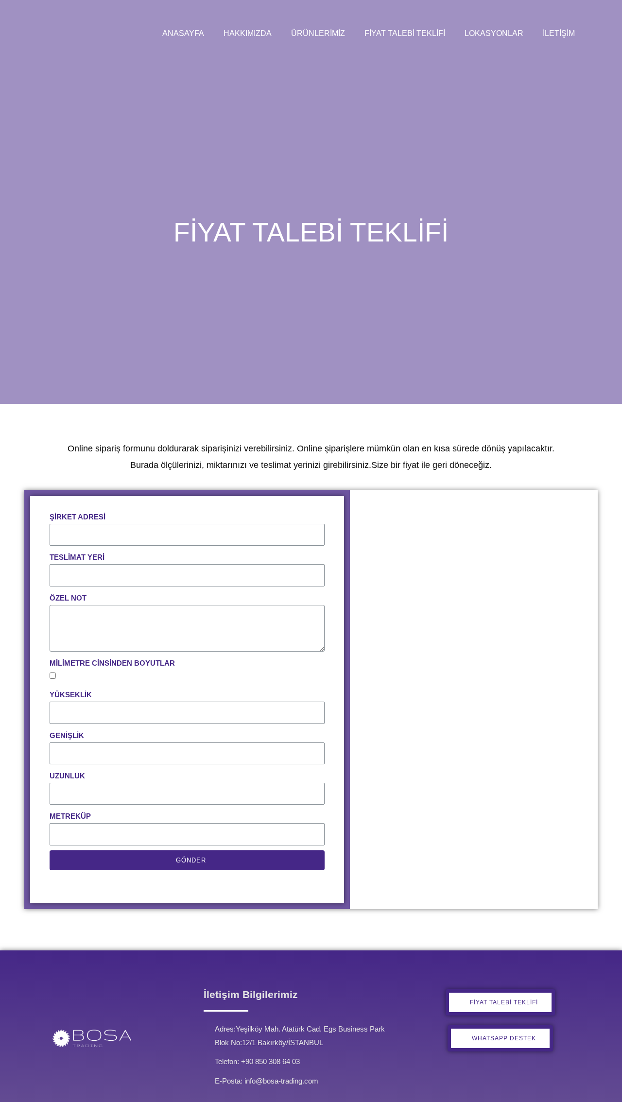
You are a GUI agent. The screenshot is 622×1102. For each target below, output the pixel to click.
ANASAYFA (183, 33)
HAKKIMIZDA (248, 33)
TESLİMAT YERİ (77, 557)
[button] (500, 1002)
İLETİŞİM (559, 33)
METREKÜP (70, 816)
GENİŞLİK (67, 735)
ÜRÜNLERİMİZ (318, 33)
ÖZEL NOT (68, 598)
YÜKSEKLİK (71, 694)
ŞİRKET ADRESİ (77, 517)
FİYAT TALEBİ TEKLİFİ (404, 33)
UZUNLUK (67, 776)
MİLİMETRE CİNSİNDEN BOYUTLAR (112, 663)
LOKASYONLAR (494, 33)
